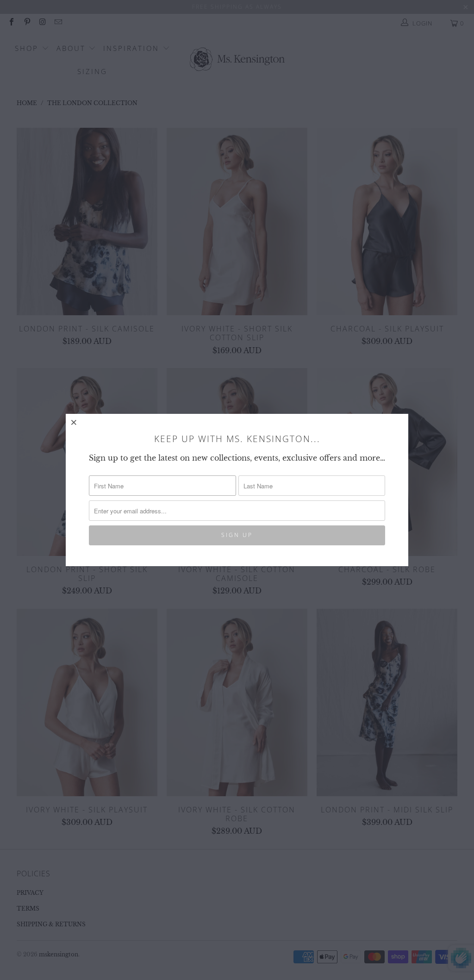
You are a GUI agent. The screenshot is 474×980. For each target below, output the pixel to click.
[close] (74, 422)
